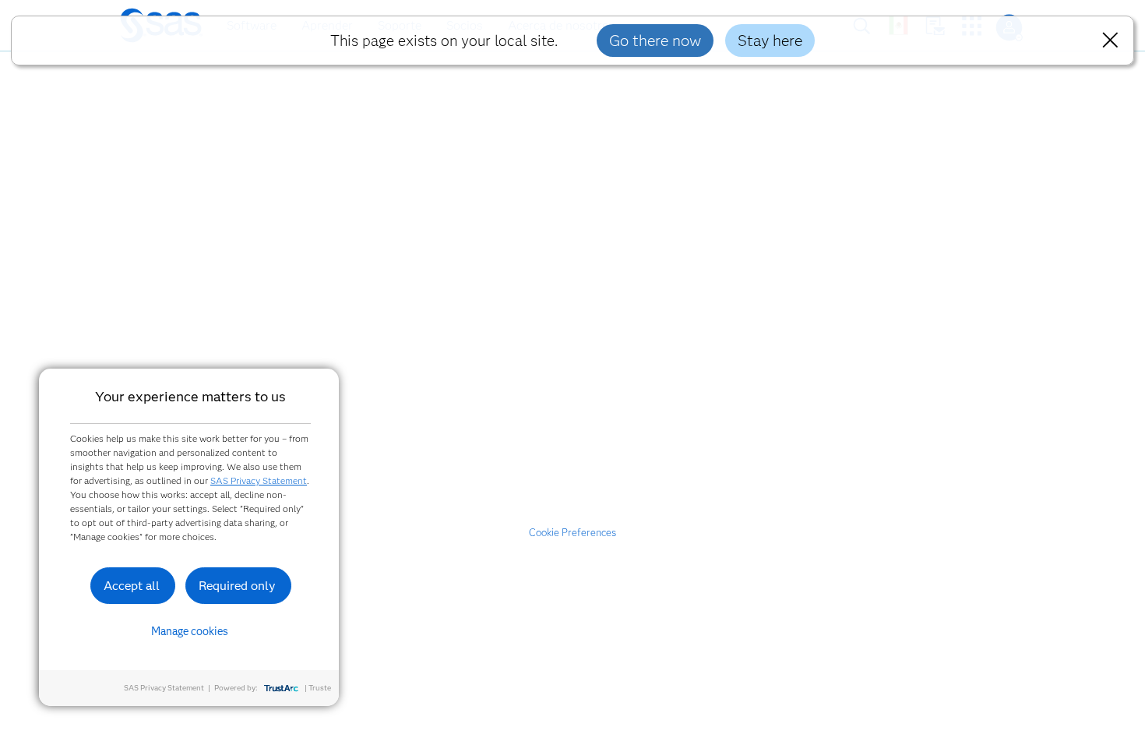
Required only (237, 585)
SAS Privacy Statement (258, 480)
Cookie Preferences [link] (572, 532)
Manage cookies (189, 631)
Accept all (132, 585)
